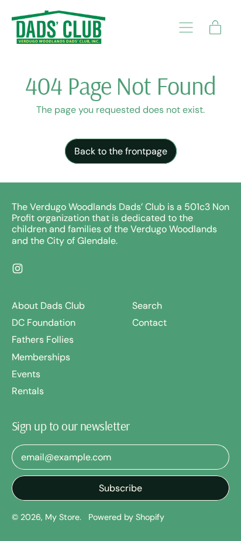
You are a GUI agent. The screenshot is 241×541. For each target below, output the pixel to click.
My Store (62, 517)
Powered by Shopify (126, 517)
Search (147, 305)
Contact (149, 322)
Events (26, 374)
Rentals (28, 391)
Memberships (41, 357)
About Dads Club (48, 305)
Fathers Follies (43, 339)
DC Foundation (43, 322)
